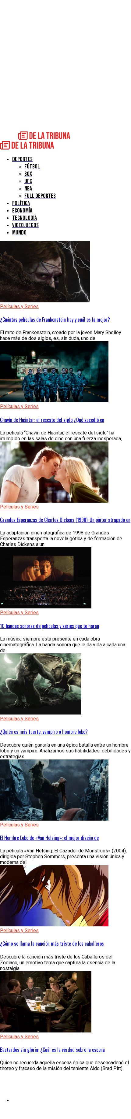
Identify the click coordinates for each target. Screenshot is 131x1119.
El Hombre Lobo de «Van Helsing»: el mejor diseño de (49, 837)
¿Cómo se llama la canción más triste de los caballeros (52, 943)
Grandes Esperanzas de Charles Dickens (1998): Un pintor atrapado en (65, 519)
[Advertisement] (65, 65)
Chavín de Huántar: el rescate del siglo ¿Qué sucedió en (52, 419)
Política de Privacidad (35, 1100)
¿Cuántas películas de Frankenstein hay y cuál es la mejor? (55, 319)
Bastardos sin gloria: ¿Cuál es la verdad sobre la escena (52, 1049)
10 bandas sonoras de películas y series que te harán (49, 626)
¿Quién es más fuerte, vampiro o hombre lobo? (44, 731)
